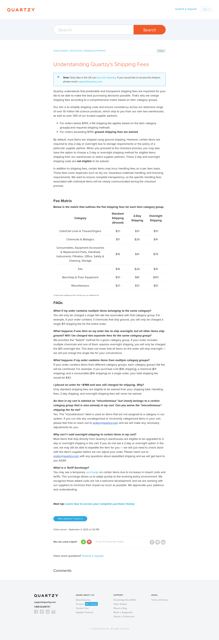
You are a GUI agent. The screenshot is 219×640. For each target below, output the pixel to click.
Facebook (152, 542)
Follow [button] (161, 50)
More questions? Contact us (70, 518)
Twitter (157, 542)
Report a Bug (120, 608)
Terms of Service (159, 599)
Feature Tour (82, 608)
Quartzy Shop (76, 50)
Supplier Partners (84, 612)
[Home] (21, 9)
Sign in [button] (206, 9)
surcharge (92, 472)
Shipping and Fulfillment (95, 50)
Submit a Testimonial (124, 616)
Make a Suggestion (123, 612)
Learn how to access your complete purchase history (100, 504)
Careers (86, 604)
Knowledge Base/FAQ (125, 599)
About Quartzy (83, 599)
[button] (83, 542)
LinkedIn (163, 542)
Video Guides (120, 604)
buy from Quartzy (106, 77)
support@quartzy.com (90, 81)
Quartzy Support (60, 50)
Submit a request (186, 9)
